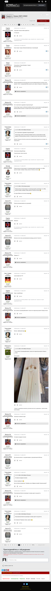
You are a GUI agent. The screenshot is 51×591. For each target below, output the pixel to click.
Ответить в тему (43, 20)
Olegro (8, 45)
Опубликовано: (20, 28)
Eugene (8, 28)
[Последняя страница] (36, 24)
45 (27, 24)
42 (21, 24)
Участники (38, 578)
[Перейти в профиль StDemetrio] (8, 352)
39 (14, 24)
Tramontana (8, 127)
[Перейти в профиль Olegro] (8, 52)
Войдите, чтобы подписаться (7, 14)
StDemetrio (8, 346)
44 (25, 24)
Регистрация (41, 5)
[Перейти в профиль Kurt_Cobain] (8, 280)
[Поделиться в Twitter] (2, 570)
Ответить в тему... (13, 560)
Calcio (22, 17)
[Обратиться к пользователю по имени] (15, 36)
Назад (5, 24)
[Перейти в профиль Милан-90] (3, 17)
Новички (43, 578)
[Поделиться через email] (6, 570)
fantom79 (8, 201)
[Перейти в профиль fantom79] (8, 207)
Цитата (20, 35)
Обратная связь (25, 586)
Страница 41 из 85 (41, 24)
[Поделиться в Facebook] (4, 570)
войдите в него (6, 552)
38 (12, 24)
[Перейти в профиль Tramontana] (8, 133)
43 (23, 24)
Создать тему (32, 20)
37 (10, 24)
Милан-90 (11, 17)
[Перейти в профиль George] (8, 172)
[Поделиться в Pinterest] (8, 570)
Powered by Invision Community (25, 589)
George (8, 166)
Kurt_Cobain (7, 273)
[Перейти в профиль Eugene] (8, 34)
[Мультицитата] (17, 36)
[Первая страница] (2, 24)
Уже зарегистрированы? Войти (30, 5)
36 (8, 24)
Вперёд (33, 24)
